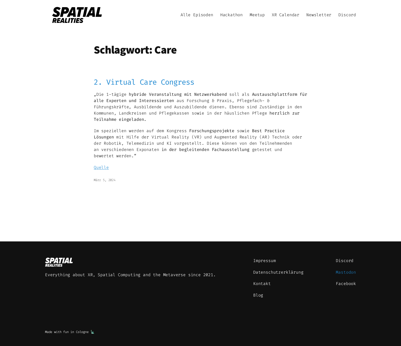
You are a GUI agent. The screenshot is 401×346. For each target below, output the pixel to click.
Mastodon (346, 272)
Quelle (101, 167)
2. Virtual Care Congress (144, 82)
